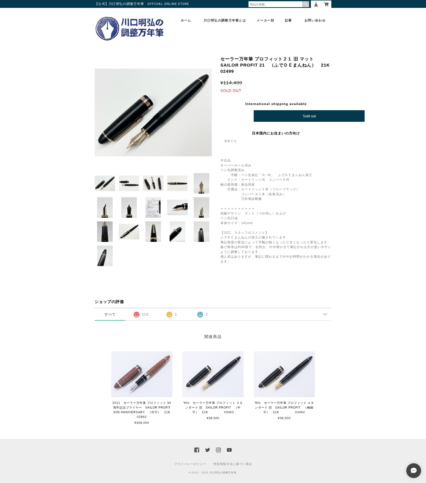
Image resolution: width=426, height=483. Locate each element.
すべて (110, 314)
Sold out (309, 116)
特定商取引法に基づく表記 (232, 464)
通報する (230, 141)
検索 (305, 4)
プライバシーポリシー (190, 464)
